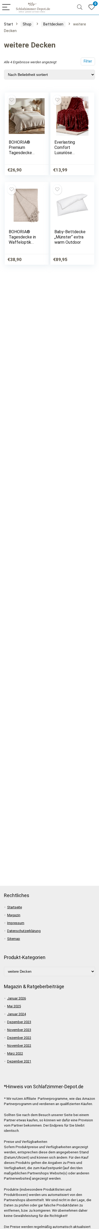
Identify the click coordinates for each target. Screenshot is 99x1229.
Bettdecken (53, 24)
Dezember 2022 (19, 1038)
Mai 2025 (14, 1006)
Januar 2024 (16, 1014)
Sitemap (13, 939)
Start (8, 24)
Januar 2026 (16, 998)
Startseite (14, 907)
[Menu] (6, 7)
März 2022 (15, 1053)
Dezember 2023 (19, 1022)
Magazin (13, 915)
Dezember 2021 (19, 1061)
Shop (27, 24)
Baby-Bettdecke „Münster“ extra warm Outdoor (70, 237)
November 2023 (19, 1030)
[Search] (79, 7)
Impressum (15, 923)
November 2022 (19, 1046)
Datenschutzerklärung (24, 931)
